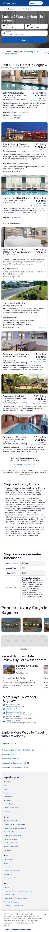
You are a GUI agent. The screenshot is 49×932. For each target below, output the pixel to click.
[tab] (9, 743)
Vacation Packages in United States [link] (15, 828)
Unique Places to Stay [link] (11, 846)
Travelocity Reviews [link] (10, 839)
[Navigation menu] (45, 3)
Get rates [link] (42, 327)
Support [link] (6, 887)
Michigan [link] (10, 9)
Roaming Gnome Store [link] (11, 807)
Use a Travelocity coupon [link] (12, 902)
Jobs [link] (5, 789)
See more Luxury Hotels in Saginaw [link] (14, 68)
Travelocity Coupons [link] (10, 843)
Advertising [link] (7, 811)
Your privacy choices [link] (10, 878)
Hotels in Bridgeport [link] (9, 754)
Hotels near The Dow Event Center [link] (15, 767)
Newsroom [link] (7, 800)
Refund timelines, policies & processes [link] (16, 898)
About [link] (5, 785)
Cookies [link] (6, 863)
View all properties (24, 465)
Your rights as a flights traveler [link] (13, 906)
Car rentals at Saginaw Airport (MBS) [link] (16, 763)
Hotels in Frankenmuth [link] (10, 759)
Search (25, 40)
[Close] (45, 914)
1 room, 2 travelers (14, 34)
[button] (24, 734)
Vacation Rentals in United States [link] (14, 824)
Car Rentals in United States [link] (13, 835)
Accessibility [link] (8, 874)
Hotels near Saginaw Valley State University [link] (18, 750)
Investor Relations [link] (9, 804)
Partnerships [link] (8, 796)
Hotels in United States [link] (11, 821)
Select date (11, 27)
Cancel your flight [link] (9, 894)
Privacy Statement (12, 930)
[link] (24, 705)
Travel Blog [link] (7, 850)
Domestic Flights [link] (9, 832)
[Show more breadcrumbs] (3, 9)
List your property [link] (9, 793)
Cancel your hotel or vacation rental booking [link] (18, 891)
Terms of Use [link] (8, 867)
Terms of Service (25, 930)
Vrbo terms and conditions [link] (12, 870)
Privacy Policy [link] (8, 859)
